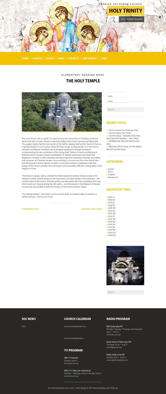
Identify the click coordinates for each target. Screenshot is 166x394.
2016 (110, 213)
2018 (110, 208)
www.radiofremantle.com (117, 360)
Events (111, 169)
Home (25, 58)
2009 (110, 232)
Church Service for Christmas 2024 (123, 130)
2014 (110, 219)
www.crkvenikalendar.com (75, 326)
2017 (110, 211)
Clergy (50, 58)
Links (104, 58)
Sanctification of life (30, 209)
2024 (110, 197)
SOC (24, 326)
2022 (110, 202)
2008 (110, 235)
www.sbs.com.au (71, 363)
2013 (110, 222)
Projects (73, 58)
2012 (110, 224)
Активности (113, 177)
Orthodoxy (90, 58)
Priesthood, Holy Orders (92, 209)
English (110, 96)
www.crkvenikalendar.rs (74, 338)
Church (37, 58)
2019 (110, 205)
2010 (110, 230)
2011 (110, 227)
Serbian (110, 101)
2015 (110, 216)
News (61, 58)
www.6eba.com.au (114, 347)
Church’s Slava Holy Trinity (120, 133)
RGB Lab (114, 388)
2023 (110, 200)
